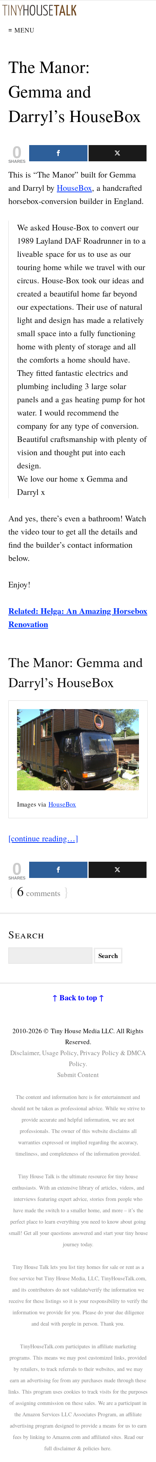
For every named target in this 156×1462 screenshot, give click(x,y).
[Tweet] (118, 153)
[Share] (58, 153)
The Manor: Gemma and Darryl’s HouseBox (74, 91)
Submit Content (78, 1074)
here (105, 1448)
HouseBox (74, 187)
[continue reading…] (43, 838)
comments (39, 891)
